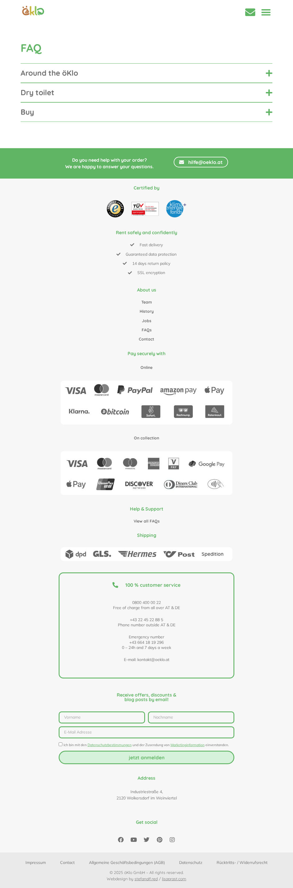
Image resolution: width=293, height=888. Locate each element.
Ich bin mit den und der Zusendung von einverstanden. (146, 745)
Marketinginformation (188, 745)
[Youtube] (133, 840)
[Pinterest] (159, 840)
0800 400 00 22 (146, 602)
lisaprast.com (174, 878)
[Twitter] (146, 840)
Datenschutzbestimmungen (110, 745)
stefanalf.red (146, 878)
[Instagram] (172, 840)
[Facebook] (120, 840)
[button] (266, 12)
